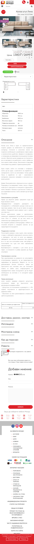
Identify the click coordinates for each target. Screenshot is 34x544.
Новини (15, 441)
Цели (14, 439)
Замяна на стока (19, 494)
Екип (14, 436)
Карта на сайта (17, 531)
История (16, 434)
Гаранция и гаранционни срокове (17, 448)
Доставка (16, 477)
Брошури (16, 452)
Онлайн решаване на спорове (17, 489)
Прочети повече (12, 539)
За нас (15, 444)
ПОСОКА (8, 60)
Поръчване (17, 471)
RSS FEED (17, 533)
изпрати (20, 407)
